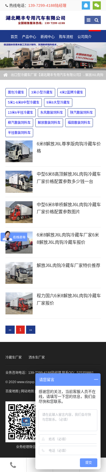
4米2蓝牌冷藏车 (71, 92)
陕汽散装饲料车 (81, 113)
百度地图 (11, 391)
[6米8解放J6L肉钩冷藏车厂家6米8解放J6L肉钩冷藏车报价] (19, 243)
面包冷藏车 (16, 92)
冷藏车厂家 (13, 357)
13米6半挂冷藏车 (20, 113)
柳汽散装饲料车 (19, 123)
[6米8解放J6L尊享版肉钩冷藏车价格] (19, 151)
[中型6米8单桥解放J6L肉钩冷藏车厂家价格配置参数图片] (19, 212)
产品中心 (29, 37)
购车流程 (66, 37)
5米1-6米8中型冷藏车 (23, 102)
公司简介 (84, 37)
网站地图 (27, 391)
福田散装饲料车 (79, 123)
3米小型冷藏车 (42, 92)
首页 (14, 37)
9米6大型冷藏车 (58, 102)
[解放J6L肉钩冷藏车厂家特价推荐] (19, 273)
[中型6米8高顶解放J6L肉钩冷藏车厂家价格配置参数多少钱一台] (19, 182)
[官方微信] (97, 5)
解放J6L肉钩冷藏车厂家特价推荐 (68, 265)
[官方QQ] (86, 5)
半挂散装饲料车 (19, 133)
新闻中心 (47, 37)
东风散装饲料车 (51, 113)
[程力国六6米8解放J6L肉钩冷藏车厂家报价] (19, 303)
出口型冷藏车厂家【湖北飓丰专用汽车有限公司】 (35, 20)
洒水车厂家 (37, 357)
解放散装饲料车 (49, 123)
